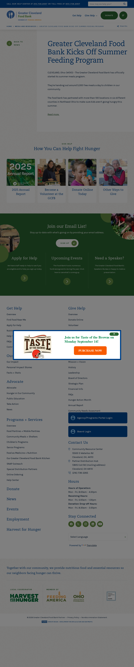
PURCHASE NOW (90, 350)
